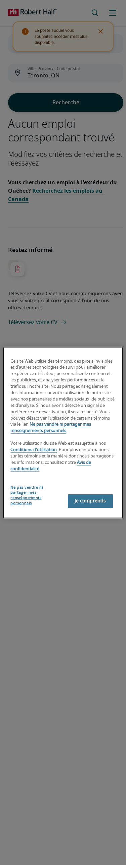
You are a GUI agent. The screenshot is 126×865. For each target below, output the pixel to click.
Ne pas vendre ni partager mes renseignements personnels (26, 495)
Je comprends (90, 501)
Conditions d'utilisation (33, 450)
